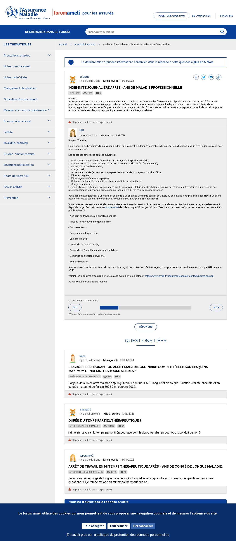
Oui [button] (77, 307)
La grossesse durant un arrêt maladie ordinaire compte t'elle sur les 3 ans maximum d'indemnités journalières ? (138, 369)
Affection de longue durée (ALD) (86, 472)
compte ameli (111, 207)
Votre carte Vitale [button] (15, 77)
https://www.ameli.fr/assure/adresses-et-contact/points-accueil (179, 276)
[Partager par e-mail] (211, 78)
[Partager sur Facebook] (196, 78)
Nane (82, 356)
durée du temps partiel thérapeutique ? (104, 420)
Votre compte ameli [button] (17, 66)
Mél (81, 130)
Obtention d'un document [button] (20, 99)
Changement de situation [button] (20, 88)
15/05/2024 (112, 135)
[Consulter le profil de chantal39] (72, 415)
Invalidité (74, 93)
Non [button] (218, 308)
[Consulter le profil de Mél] (72, 136)
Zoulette (84, 76)
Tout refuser (119, 526)
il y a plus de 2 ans (88, 135)
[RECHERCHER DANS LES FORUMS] (222, 31)
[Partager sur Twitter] (203, 78)
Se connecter (201, 16)
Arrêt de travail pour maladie (85, 377)
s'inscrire (226, 16)
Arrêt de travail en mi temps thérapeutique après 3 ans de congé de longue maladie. (145, 466)
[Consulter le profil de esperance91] (72, 461)
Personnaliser (143, 526)
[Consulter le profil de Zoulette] (72, 82)
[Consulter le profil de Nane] (72, 361)
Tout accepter (94, 526)
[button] (118, 19)
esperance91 (87, 455)
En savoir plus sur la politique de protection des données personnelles (118, 535)
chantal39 (85, 409)
